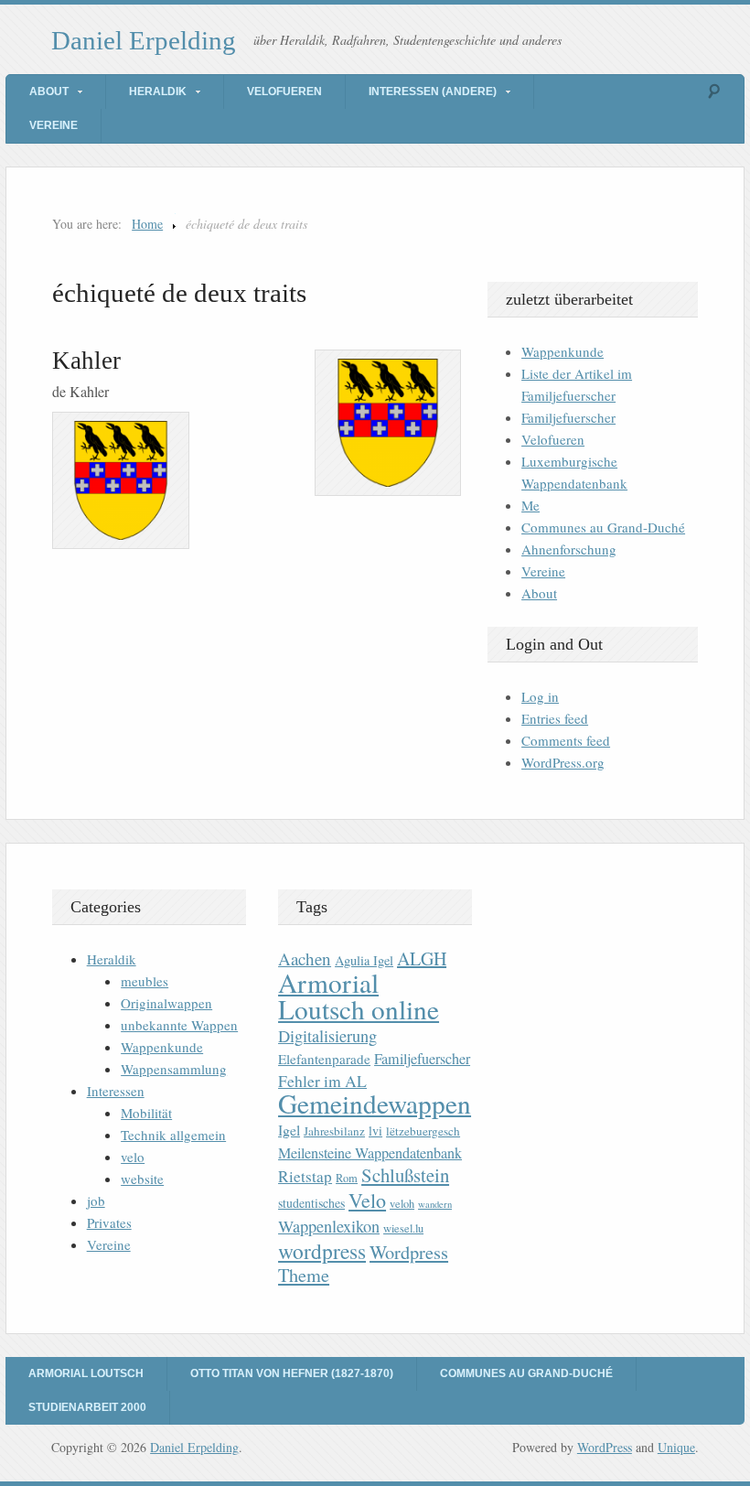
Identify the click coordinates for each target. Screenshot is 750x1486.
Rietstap (305, 1176)
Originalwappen (166, 1003)
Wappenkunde (562, 351)
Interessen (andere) (433, 91)
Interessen (116, 1091)
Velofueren (284, 91)
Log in (540, 696)
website (142, 1178)
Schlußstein (405, 1175)
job (96, 1200)
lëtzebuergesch (423, 1131)
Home (147, 223)
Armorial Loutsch (86, 1373)
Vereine (53, 125)
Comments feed (565, 740)
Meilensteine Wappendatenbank (370, 1153)
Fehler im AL (322, 1081)
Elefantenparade (324, 1059)
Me (530, 505)
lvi (375, 1130)
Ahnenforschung (568, 549)
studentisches (311, 1202)
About (49, 91)
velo (133, 1156)
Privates (109, 1222)
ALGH (421, 958)
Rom (347, 1178)
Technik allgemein (173, 1134)
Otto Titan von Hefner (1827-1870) (291, 1373)
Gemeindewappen (374, 1103)
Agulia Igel (364, 960)
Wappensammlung (174, 1069)
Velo (367, 1200)
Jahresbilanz (334, 1131)
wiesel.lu (403, 1228)
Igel (289, 1129)
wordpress (322, 1250)
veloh (402, 1203)
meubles (144, 981)
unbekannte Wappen (179, 1025)
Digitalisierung (327, 1036)
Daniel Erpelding (143, 40)
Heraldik (158, 91)
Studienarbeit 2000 (87, 1407)
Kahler (86, 360)
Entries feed (554, 718)
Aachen (304, 958)
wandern (435, 1204)
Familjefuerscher (568, 417)
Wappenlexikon (329, 1226)
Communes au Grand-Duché (603, 527)
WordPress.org (563, 762)
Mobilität (146, 1113)
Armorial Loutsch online (358, 995)
